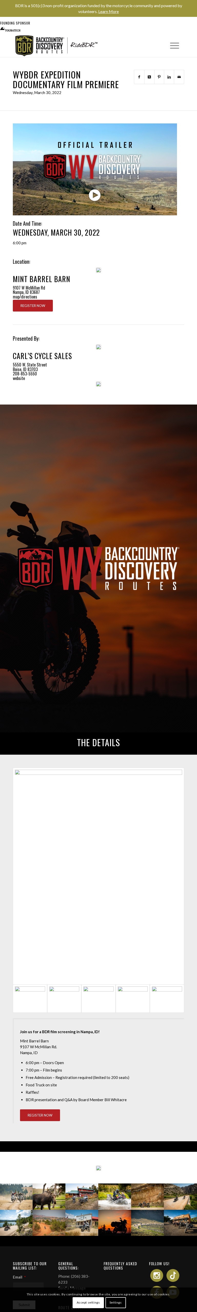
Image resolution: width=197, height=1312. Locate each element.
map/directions (25, 297)
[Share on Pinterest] (159, 77)
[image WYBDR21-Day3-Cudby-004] (114, 1223)
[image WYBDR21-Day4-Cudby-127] (82, 1223)
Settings (116, 1302)
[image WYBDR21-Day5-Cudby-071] (180, 1196)
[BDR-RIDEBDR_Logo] (58, 45)
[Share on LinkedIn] (169, 77)
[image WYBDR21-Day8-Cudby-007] (49, 1196)
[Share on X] (149, 77)
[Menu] (172, 45)
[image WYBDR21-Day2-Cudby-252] (180, 1223)
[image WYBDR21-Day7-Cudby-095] (82, 1196)
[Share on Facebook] (139, 77)
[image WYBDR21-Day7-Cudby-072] (114, 1196)
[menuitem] (172, 45)
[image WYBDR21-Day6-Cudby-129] (147, 1196)
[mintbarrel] (98, 270)
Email (19, 1277)
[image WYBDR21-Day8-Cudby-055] (16, 1196)
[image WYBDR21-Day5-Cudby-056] (49, 1223)
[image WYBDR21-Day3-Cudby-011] (147, 1223)
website (19, 378)
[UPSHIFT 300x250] (98, 384)
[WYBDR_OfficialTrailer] (95, 169)
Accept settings (88, 1302)
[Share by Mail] (179, 77)
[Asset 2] (98, 347)
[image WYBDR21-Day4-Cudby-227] (16, 1223)
